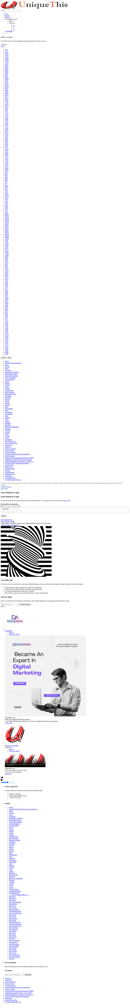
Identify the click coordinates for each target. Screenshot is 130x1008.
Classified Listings (15, 891)
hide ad (11, 632)
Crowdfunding (13, 825)
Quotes (11, 849)
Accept (3, 485)
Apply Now (9, 723)
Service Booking (14, 824)
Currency (4, 44)
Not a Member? (7, 521)
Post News (12, 900)
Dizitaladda (8, 631)
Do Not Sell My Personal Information (17, 996)
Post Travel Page (14, 955)
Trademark (8, 998)
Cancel (4, 357)
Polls (10, 853)
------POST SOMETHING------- (19, 895)
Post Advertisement (15, 902)
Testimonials (13, 855)
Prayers (11, 846)
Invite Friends (13, 875)
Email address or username (9, 504)
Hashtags (12, 877)
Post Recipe (13, 937)
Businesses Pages (14, 840)
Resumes (12, 858)
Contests (11, 882)
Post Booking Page (15, 911)
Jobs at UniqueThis (11, 1000)
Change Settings (6, 487)
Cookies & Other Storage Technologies (17, 987)
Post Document (14, 946)
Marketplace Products (16, 818)
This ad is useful (14, 634)
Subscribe (8, 774)
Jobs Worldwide (14, 893)
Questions (12, 842)
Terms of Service (10, 982)
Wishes (11, 847)
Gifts (10, 864)
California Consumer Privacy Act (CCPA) (18, 993)
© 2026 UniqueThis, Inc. (13, 1002)
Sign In (4, 516)
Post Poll (12, 938)
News (11, 815)
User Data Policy (10, 985)
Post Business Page (15, 926)
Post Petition (13, 948)
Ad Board (12, 816)
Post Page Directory (15, 924)
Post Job (11, 959)
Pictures (11, 831)
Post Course (13, 907)
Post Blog (12, 897)
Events (11, 827)
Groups (11, 887)
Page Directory (14, 838)
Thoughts (12, 844)
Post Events (12, 915)
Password (5, 509)
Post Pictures (13, 918)
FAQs (11, 886)
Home (11, 807)
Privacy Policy (9, 984)
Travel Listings (13, 889)
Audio (11, 833)
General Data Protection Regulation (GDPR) (19, 991)
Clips (10, 869)
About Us (8, 978)
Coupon (11, 867)
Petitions (11, 866)
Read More (4, 488)
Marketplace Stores (15, 820)
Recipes (11, 851)
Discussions (13, 860)
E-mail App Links (25, 604)
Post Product (13, 904)
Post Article (12, 898)
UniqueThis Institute (15, 822)
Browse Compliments (16, 878)
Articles (11, 813)
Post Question (13, 928)
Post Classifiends (14, 957)
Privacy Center (9, 989)
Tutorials (12, 880)
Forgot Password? (6, 520)
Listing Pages (13, 836)
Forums (11, 835)
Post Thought (13, 929)
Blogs (11, 811)
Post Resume (13, 942)
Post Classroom (14, 909)
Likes (10, 856)
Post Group (12, 953)
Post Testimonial (14, 940)
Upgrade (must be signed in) (10, 525)
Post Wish (12, 933)
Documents (12, 862)
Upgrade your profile (11, 745)
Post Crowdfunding (15, 913)
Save (9, 357)
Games (11, 871)
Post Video (12, 917)
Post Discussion (14, 944)
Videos (11, 829)
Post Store (12, 906)
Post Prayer (12, 931)
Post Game (12, 949)
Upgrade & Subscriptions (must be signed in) (23, 809)
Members (12, 873)
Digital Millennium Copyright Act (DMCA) (19, 995)
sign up (65, 500)
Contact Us (8, 980)
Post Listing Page (14, 922)
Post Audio (12, 920)
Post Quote (12, 935)
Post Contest (13, 951)
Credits (11, 884)
